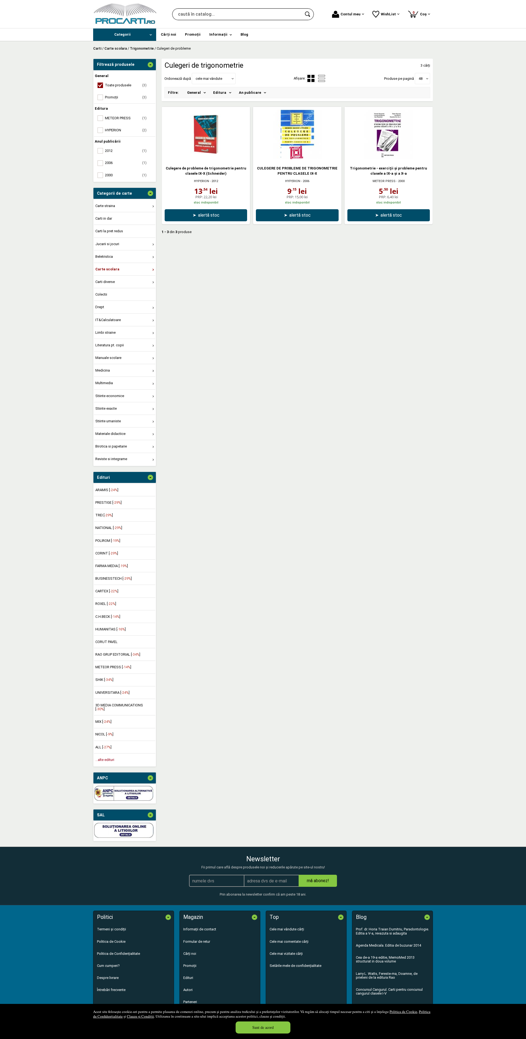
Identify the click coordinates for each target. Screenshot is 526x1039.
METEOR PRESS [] (113, 667)
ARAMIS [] (106, 490)
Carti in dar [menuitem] (103, 218)
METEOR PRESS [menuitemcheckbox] (126, 118)
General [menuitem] (194, 92)
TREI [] (104, 515)
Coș (420, 13)
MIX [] (103, 722)
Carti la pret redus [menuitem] (109, 231)
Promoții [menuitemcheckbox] (126, 97)
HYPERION (201, 181)
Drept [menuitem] (99, 307)
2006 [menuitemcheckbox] (126, 163)
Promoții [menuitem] (193, 34)
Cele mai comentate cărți (289, 941)
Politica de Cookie (403, 1011)
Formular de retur (196, 941)
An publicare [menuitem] (250, 92)
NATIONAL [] (108, 528)
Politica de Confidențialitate (118, 954)
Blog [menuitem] (244, 34)
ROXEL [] (105, 604)
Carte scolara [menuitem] (107, 269)
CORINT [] (106, 553)
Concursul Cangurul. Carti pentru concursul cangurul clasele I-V (389, 991)
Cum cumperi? (108, 966)
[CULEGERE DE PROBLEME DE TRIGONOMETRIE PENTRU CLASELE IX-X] (297, 158)
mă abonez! (318, 880)
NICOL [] (104, 734)
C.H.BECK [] (107, 617)
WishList (388, 14)
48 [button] (420, 79)
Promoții (189, 966)
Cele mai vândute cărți (287, 929)
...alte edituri (104, 760)
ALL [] (103, 747)
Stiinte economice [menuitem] (109, 396)
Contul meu (351, 14)
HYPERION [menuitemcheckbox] (126, 130)
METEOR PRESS (384, 181)
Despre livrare (108, 978)
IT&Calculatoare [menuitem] (108, 320)
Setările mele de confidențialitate (295, 966)
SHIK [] (104, 680)
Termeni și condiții (111, 929)
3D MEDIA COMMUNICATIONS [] (119, 707)
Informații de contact (199, 929)
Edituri (188, 978)
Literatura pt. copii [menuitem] (109, 345)
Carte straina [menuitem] (105, 206)
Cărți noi (189, 954)
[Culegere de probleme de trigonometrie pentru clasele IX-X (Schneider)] (206, 158)
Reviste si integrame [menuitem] (111, 459)
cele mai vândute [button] (209, 79)
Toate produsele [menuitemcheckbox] (126, 85)
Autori (188, 990)
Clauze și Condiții (140, 1016)
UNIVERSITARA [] (112, 692)
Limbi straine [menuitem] (105, 332)
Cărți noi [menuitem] (168, 34)
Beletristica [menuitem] (104, 256)
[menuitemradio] (321, 78)
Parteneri (190, 1002)
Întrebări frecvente (111, 990)
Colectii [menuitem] (101, 294)
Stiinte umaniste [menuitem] (108, 421)
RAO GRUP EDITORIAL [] (117, 654)
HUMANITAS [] (110, 629)
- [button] (150, 64)
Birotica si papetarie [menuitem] (111, 446)
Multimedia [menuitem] (104, 383)
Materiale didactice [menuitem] (110, 434)
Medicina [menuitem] (102, 370)
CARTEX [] (106, 591)
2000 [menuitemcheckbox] (126, 175)
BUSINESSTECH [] (113, 578)
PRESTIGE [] (108, 502)
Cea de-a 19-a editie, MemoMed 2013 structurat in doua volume (385, 959)
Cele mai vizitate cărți (286, 954)
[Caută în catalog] (308, 14)
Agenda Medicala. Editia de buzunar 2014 (388, 945)
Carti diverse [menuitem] (105, 282)
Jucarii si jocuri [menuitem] (107, 244)
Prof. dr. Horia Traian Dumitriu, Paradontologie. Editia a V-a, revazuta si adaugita (392, 931)
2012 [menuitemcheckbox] (126, 151)
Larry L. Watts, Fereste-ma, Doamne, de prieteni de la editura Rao (387, 975)
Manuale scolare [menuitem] (108, 358)
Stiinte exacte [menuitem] (106, 408)
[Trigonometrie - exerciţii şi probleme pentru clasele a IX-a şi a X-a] (388, 158)
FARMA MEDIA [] (111, 566)
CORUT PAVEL (106, 642)
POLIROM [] (107, 541)
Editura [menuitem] (219, 92)
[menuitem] (124, 35)
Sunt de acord (263, 1027)
